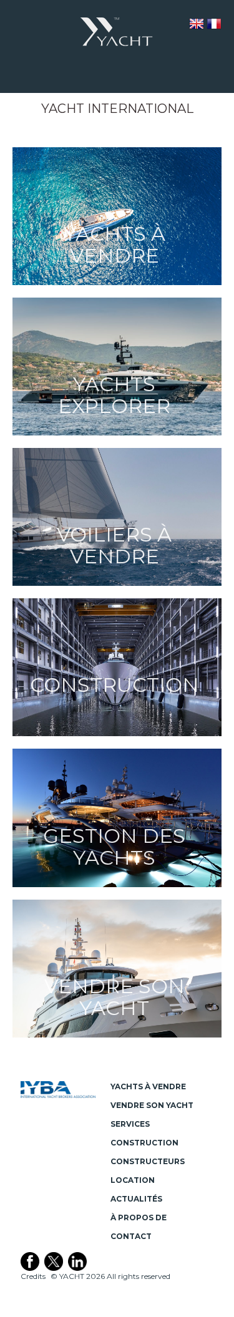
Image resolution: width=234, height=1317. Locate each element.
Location (132, 1180)
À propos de (138, 1217)
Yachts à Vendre (148, 1086)
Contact (131, 1236)
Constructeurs (147, 1161)
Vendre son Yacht (151, 1105)
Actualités (136, 1198)
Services (130, 1124)
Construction (144, 1142)
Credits (33, 1276)
